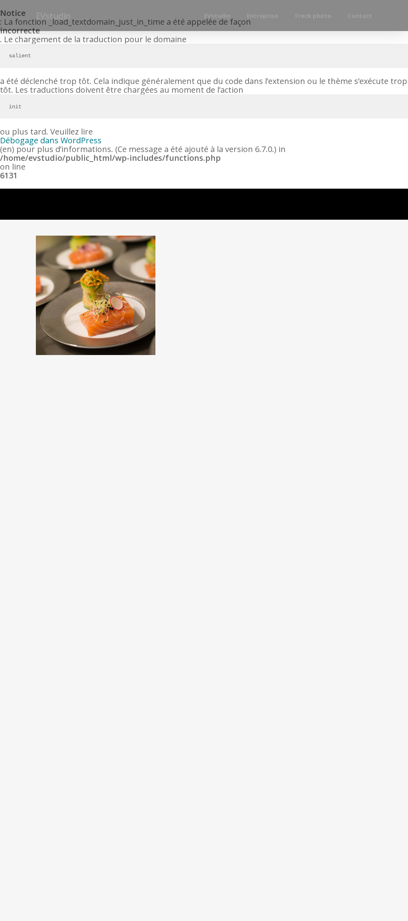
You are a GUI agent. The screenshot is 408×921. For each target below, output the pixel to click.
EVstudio (53, 15)
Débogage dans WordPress (51, 140)
